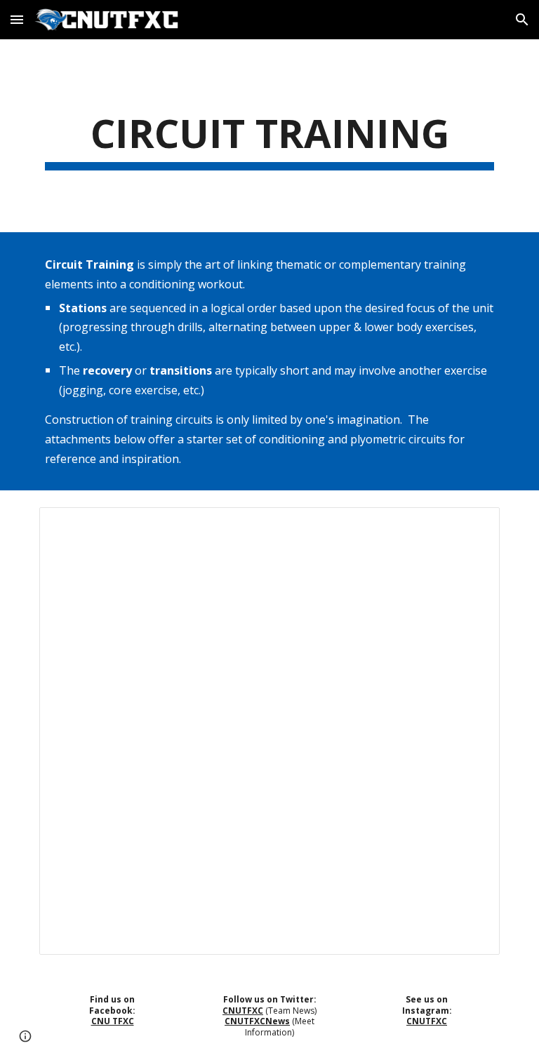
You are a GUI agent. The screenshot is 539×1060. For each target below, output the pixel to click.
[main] (269, 135)
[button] (17, 19)
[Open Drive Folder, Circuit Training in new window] (473, 525)
